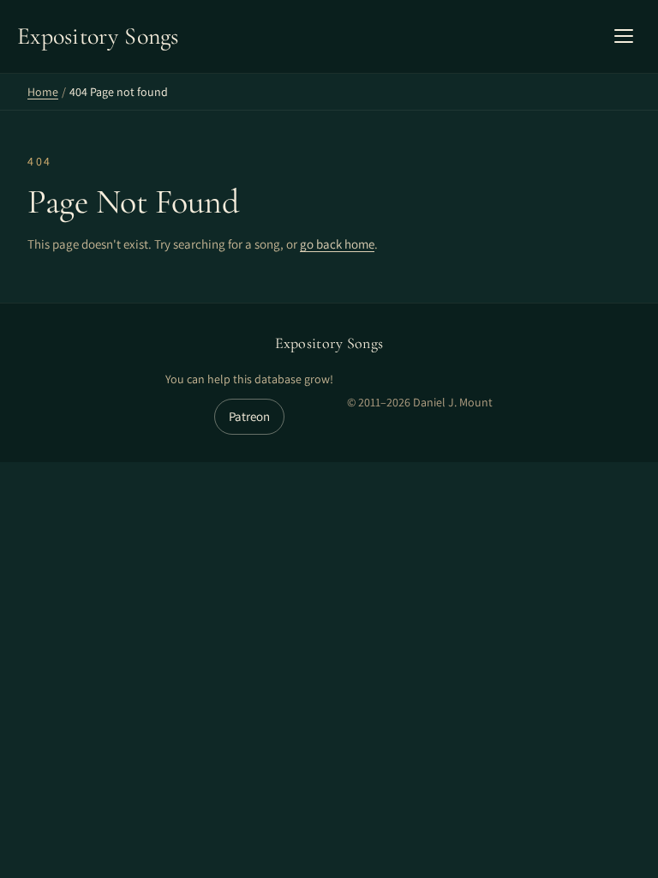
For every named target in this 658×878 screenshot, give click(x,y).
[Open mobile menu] (624, 36)
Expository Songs (329, 343)
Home (42, 91)
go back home (337, 244)
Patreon (249, 416)
